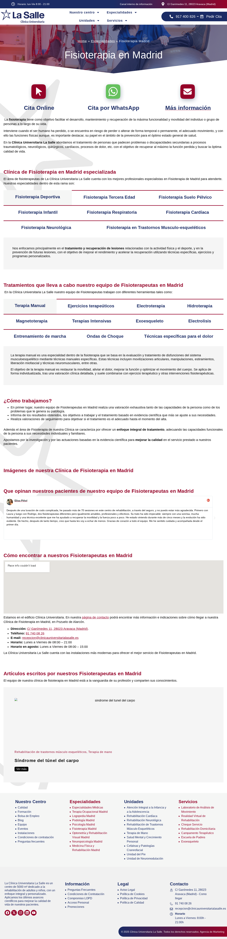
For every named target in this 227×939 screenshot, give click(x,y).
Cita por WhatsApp (113, 108)
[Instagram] (20, 913)
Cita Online (39, 108)
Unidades (87, 20)
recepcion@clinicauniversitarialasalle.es (50, 638)
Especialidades (119, 12)
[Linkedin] (27, 913)
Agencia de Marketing (212, 931)
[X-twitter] (14, 913)
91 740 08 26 (35, 633)
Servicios (115, 20)
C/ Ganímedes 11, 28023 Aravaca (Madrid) (57, 629)
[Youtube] (34, 913)
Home (82, 41)
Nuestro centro (82, 12)
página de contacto (95, 617)
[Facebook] (7, 913)
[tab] (38, 197)
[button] (2, 518)
